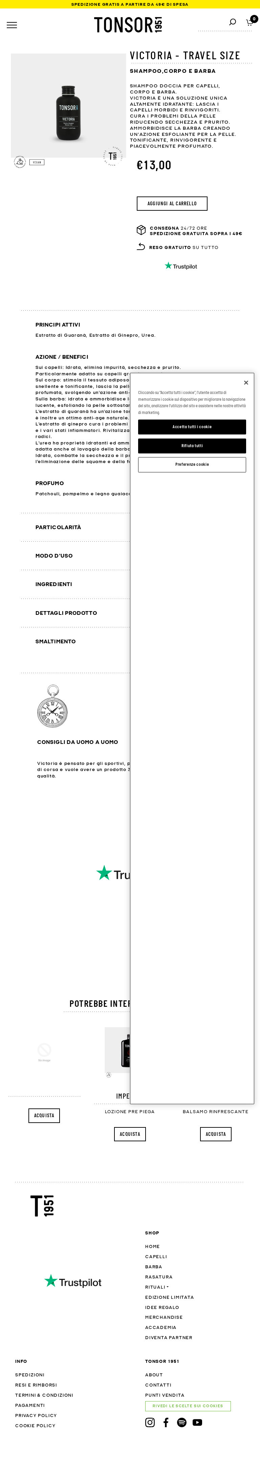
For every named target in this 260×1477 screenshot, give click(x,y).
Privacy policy (36, 1416)
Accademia (161, 1328)
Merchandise (164, 1317)
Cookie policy (35, 1426)
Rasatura (159, 1277)
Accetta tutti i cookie (192, 426)
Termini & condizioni (44, 1395)
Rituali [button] (155, 1287)
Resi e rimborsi (36, 1385)
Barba (153, 1267)
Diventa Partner (169, 1338)
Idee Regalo (162, 1308)
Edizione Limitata (169, 1297)
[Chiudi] (246, 382)
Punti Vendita (165, 1395)
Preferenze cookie (192, 464)
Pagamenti (30, 1405)
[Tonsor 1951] (128, 25)
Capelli (156, 1257)
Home (152, 1247)
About (154, 1375)
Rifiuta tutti (192, 445)
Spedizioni (30, 1375)
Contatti (158, 1385)
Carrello (249, 22)
